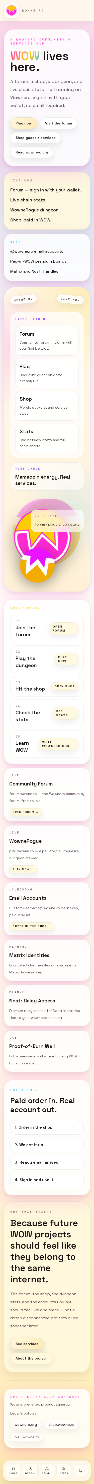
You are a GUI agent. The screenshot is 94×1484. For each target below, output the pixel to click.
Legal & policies (23, 1413)
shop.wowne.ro (61, 1424)
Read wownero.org (32, 152)
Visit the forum (58, 123)
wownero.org (26, 1424)
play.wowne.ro (27, 1437)
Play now (24, 123)
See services (27, 1344)
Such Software (62, 1397)
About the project (32, 1358)
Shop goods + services (36, 137)
